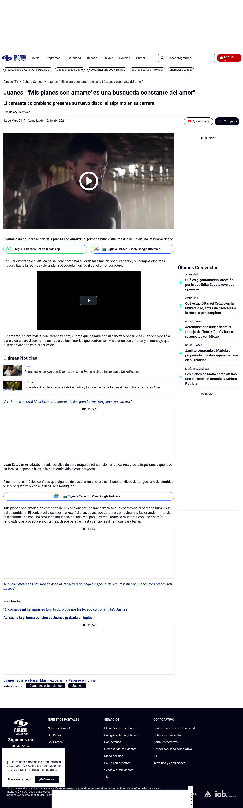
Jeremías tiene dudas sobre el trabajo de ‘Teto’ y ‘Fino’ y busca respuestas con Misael (209, 331)
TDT (107, 777)
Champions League (181, 69)
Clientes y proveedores (119, 728)
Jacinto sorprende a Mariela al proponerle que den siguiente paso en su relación (211, 355)
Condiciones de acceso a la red (174, 728)
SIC (156, 756)
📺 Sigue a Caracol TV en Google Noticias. (92, 496)
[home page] (14, 58)
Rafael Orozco (193, 321)
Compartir (230, 121)
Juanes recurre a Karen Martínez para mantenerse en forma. (50, 680)
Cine (27, 366)
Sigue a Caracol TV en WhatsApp (37, 249)
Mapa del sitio (113, 756)
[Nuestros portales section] (80, 720)
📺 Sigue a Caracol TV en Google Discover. (131, 249)
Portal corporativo (166, 742)
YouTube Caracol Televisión (147, 69)
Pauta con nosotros (117, 763)
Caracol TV (10, 82)
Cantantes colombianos (46, 685)
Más (154, 58)
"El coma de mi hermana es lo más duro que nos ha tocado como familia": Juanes (65, 609)
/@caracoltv (201, 121)
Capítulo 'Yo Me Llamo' (70, 69)
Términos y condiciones (169, 763)
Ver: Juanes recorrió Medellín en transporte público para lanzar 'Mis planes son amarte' (67, 402)
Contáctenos (112, 742)
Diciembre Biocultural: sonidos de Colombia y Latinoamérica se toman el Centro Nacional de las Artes (92, 387)
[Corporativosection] (194, 720)
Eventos (29, 382)
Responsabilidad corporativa (173, 749)
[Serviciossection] (137, 720)
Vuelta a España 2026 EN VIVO (107, 69)
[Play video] (88, 181)
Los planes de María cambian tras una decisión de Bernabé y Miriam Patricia (211, 378)
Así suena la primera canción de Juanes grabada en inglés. (48, 618)
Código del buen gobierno (121, 735)
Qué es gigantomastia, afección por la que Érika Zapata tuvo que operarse (209, 284)
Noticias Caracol (59, 728)
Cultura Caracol (33, 82)
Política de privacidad (168, 735)
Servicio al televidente (118, 770)
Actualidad (191, 274)
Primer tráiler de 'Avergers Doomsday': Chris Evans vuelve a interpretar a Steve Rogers (82, 372)
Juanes (77, 685)
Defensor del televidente (120, 749)
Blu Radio (54, 735)
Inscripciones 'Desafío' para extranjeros (28, 69)
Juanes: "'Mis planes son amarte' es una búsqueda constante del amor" (95, 82)
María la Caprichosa (197, 368)
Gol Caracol (55, 742)
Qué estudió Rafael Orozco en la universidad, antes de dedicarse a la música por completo (210, 308)
